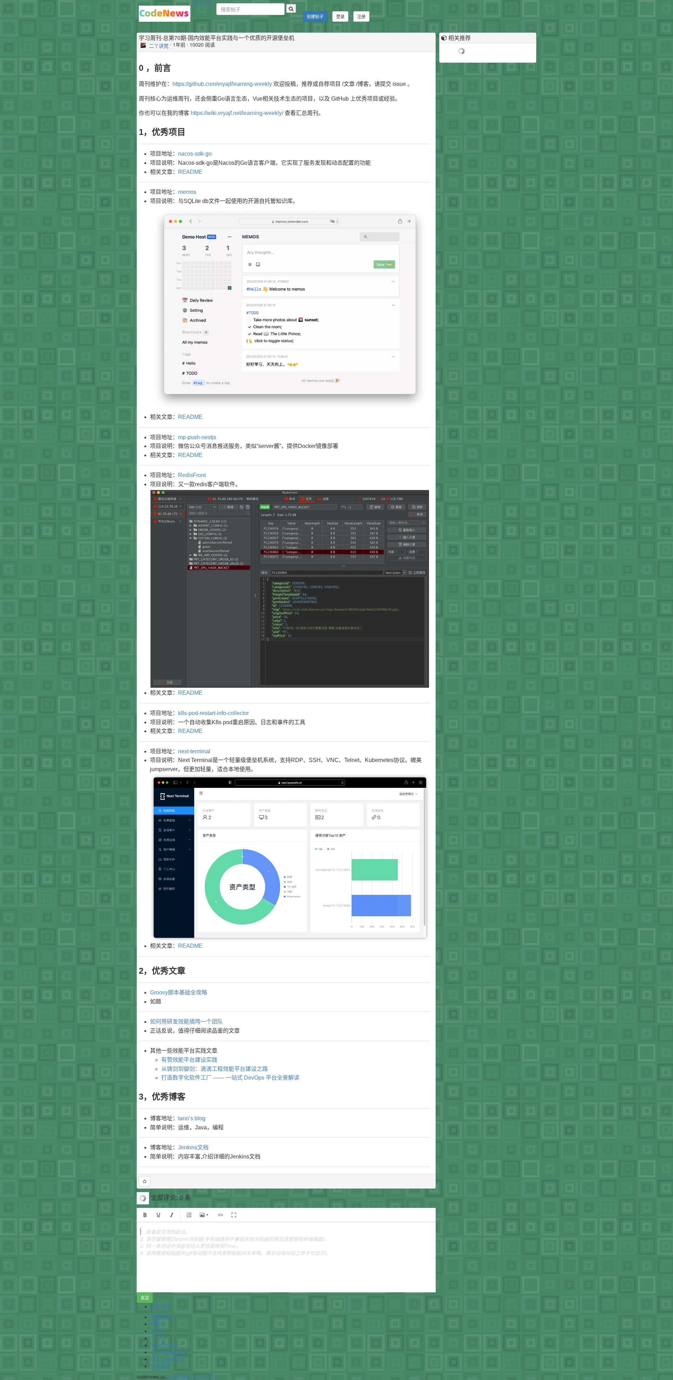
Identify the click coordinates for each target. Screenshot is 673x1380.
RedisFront (192, 475)
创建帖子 (315, 16)
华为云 (158, 1337)
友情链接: (161, 1316)
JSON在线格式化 (169, 1351)
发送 (145, 1297)
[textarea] (286, 1257)
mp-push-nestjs (197, 437)
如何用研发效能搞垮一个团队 (186, 1022)
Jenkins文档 (193, 1147)
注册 (361, 16)
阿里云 (158, 1323)
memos (187, 192)
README (190, 172)
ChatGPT (202, 3)
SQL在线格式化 (168, 1358)
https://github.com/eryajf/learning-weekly (222, 84)
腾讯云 (158, 1330)
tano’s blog (191, 1118)
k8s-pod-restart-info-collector (213, 713)
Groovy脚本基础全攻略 (178, 992)
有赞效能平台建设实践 (189, 1060)
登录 (340, 16)
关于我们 (160, 1306)
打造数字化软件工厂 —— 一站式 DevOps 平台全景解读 (230, 1078)
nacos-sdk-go (195, 154)
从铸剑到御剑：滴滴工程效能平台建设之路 (214, 1069)
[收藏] (144, 1181)
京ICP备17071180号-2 (193, 1376)
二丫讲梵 (159, 45)
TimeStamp (163, 1344)
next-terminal (194, 751)
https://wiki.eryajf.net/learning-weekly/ (237, 113)
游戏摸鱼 (160, 1365)
